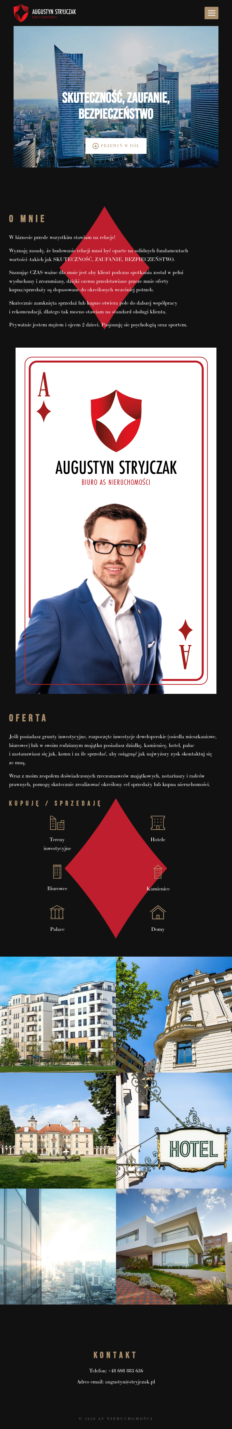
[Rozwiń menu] (211, 13)
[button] (58, 1015)
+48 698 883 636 (125, 1371)
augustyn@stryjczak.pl (130, 1382)
